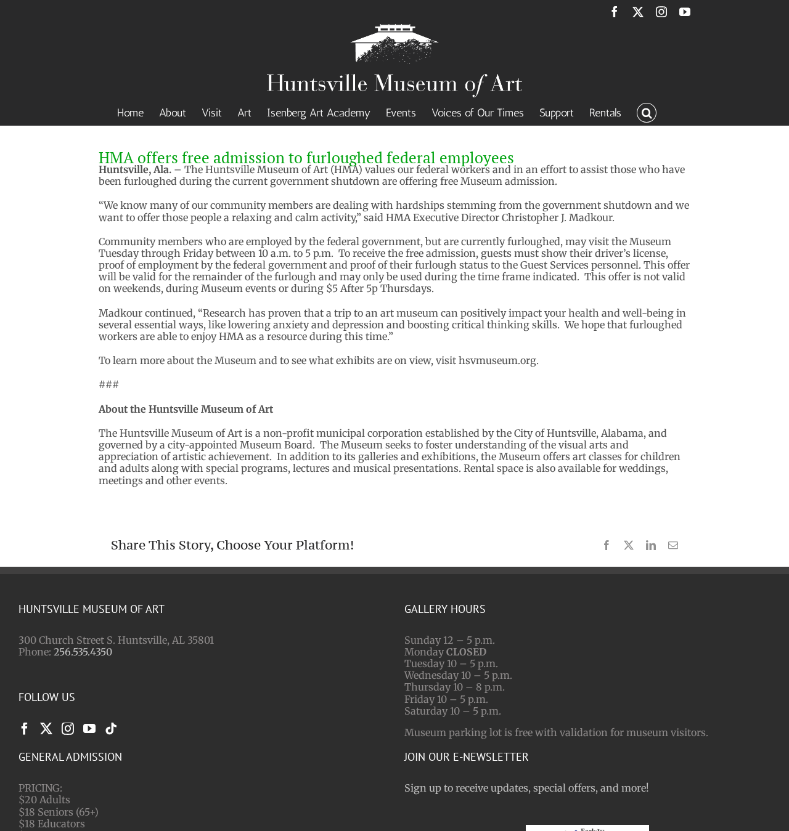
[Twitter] (46, 729)
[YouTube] (89, 729)
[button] (646, 111)
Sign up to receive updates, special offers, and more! (526, 788)
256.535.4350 (83, 652)
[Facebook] (24, 729)
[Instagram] (68, 729)
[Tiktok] (111, 729)
